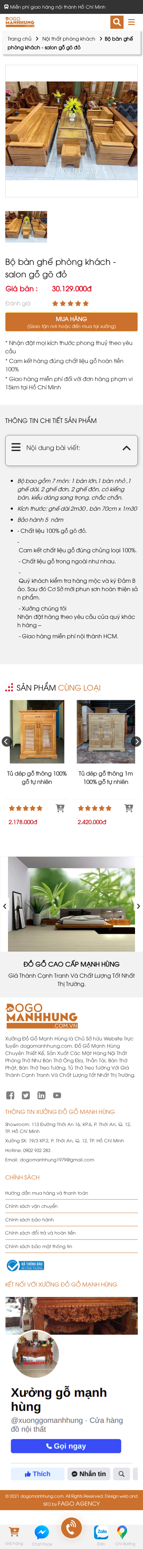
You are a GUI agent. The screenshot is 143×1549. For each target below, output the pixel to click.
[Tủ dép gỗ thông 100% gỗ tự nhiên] (37, 732)
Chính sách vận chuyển (31, 1206)
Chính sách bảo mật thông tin (38, 1246)
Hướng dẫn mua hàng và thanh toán (46, 1192)
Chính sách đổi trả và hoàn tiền (40, 1232)
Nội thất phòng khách (68, 38)
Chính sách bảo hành (29, 1219)
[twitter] (26, 1094)
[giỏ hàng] (14, 1532)
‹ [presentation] (5, 904)
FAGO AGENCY (79, 1503)
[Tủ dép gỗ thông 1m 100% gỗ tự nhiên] (106, 732)
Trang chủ (20, 38)
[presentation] (7, 741)
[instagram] (41, 1094)
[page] (10, 1094)
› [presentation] (138, 904)
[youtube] (57, 1094)
